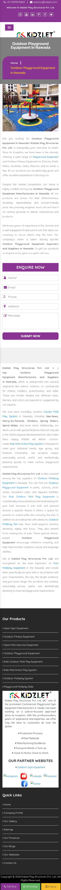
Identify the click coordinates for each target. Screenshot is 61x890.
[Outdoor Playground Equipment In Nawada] (30, 107)
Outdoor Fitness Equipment (19, 636)
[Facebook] (45, 14)
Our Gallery (10, 821)
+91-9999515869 (15, 2)
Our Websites (11, 854)
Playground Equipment (46, 156)
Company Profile (13, 812)
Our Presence (11, 837)
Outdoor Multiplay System (18, 678)
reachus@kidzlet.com (44, 2)
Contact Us (9, 862)
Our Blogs (9, 846)
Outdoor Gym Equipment (31, 767)
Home (14, 62)
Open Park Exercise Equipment (20, 644)
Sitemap (8, 829)
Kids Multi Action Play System (26, 443)
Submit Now (30, 336)
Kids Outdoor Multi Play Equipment (31, 496)
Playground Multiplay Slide (18, 686)
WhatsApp (31, 886)
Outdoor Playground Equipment (21, 653)
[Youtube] (26, 14)
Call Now (11, 886)
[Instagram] (20, 14)
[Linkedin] (33, 14)
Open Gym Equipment (15, 628)
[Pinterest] (39, 14)
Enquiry (51, 886)
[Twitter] (51, 14)
